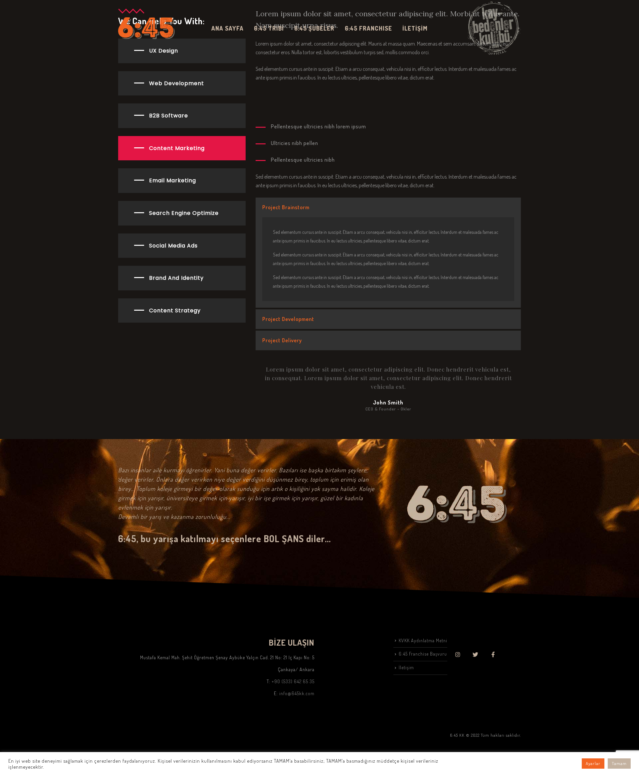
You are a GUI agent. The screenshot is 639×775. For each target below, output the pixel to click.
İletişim (406, 667)
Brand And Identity (176, 278)
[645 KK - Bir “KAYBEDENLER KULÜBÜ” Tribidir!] (146, 28)
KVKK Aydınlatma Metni (423, 640)
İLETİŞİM (415, 28)
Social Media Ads (173, 245)
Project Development (288, 319)
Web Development (176, 83)
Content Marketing (177, 148)
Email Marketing (172, 180)
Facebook (493, 654)
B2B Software (168, 115)
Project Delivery (282, 340)
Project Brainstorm (286, 207)
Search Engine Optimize (184, 213)
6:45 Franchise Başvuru (423, 654)
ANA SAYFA (227, 28)
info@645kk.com (297, 693)
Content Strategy (175, 310)
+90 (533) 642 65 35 (293, 681)
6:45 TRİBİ (269, 28)
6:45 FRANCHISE (368, 28)
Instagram (458, 654)
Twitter (476, 654)
